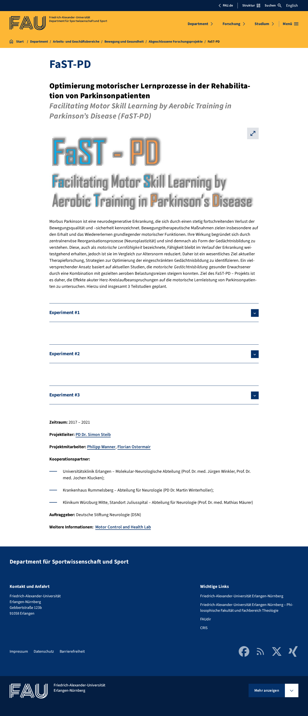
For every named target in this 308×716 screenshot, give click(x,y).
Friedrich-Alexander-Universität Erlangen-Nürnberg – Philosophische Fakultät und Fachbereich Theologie (246, 607)
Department (198, 23)
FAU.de (228, 5)
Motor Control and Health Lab (123, 527)
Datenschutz (44, 651)
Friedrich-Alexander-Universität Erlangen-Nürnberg (241, 596)
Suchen (270, 5)
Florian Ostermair (134, 447)
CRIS (204, 628)
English (292, 5)
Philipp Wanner (101, 447)
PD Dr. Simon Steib (93, 435)
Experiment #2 (64, 353)
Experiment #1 (64, 312)
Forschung (231, 23)
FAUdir (205, 619)
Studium (262, 23)
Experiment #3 (64, 395)
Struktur (248, 5)
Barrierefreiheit (72, 651)
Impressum (19, 651)
